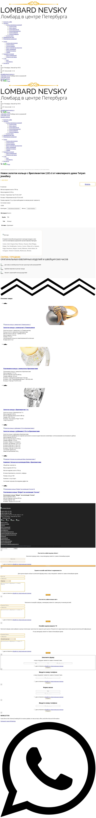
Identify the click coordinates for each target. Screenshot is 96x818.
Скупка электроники (6, 541)
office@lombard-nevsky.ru (7, 74)
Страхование (4, 538)
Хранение (3, 536)
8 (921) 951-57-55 (6, 511)
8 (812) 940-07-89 (6, 513)
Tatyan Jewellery (31, 208)
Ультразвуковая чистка (7, 532)
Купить (87, 184)
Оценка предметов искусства (9, 533)
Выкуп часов (4, 522)
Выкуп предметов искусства (8, 535)
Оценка (3, 525)
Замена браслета (5, 539)
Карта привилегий (6, 542)
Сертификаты (4, 530)
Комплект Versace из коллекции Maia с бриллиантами (22, 462)
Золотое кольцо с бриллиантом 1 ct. (16, 409)
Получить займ (5, 524)
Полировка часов (5, 528)
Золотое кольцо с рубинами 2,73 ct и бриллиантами (21, 431)
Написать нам (6, 518)
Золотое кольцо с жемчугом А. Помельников (19, 327)
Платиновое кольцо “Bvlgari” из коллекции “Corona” (21, 492)
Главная (2, 169)
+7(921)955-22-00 (5, 77)
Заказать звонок (5, 79)
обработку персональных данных (22, 564)
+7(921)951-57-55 (5, 76)
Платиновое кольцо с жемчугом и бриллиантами (20, 368)
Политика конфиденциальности (10, 544)
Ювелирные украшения (9, 169)
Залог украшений (5, 527)
